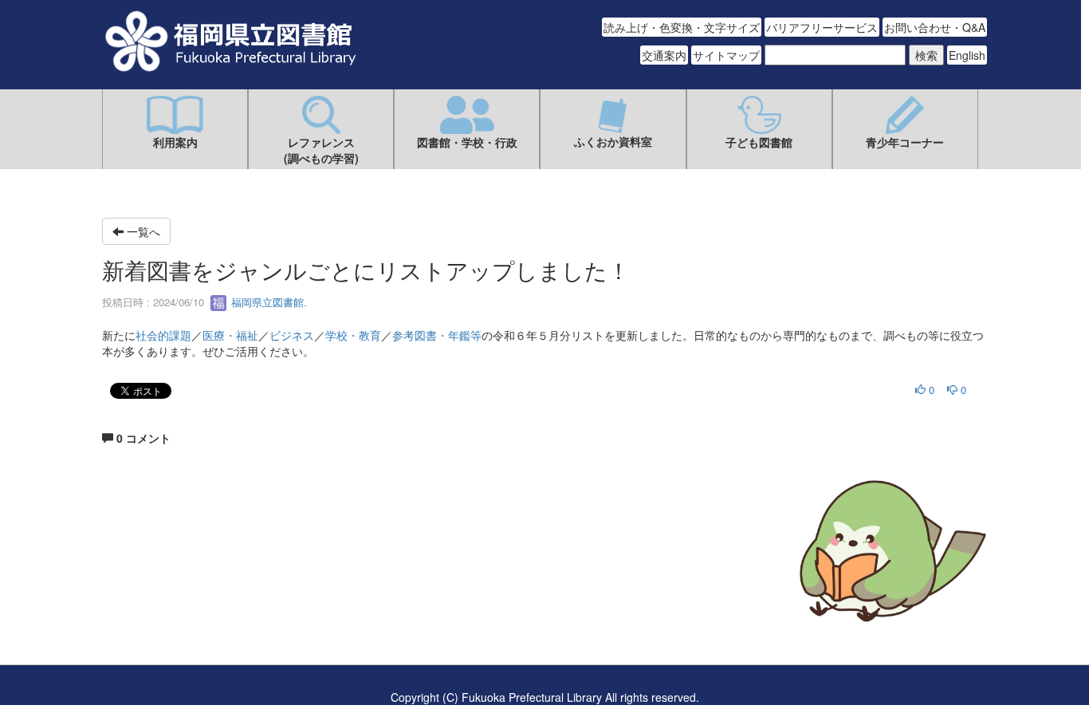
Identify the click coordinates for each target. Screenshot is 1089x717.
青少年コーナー (905, 142)
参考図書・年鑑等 (437, 335)
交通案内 (664, 55)
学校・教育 (353, 335)
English (967, 55)
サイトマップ (726, 55)
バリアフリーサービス (822, 27)
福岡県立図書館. (267, 301)
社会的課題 (163, 335)
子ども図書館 (758, 142)
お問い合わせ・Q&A (934, 27)
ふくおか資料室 (613, 141)
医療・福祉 (230, 335)
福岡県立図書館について (163, 599)
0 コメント (142, 438)
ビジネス (291, 335)
